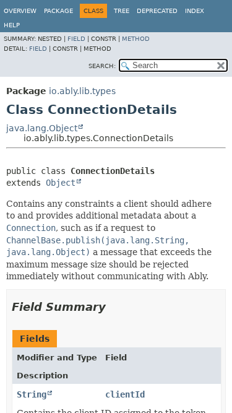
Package (58, 10)
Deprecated (157, 10)
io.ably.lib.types (82, 91)
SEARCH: (102, 66)
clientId (125, 394)
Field (76, 38)
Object (60, 183)
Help (12, 25)
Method (136, 38)
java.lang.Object (41, 128)
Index (194, 10)
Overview (20, 10)
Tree (121, 10)
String (31, 394)
